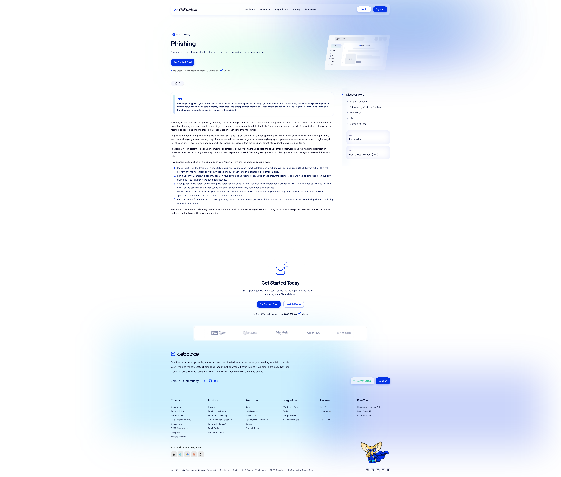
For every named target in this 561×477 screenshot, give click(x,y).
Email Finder (214, 428)
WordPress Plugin (291, 407)
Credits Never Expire (229, 470)
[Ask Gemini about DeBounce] (187, 454)
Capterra (324, 411)
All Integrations (292, 419)
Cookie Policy (177, 424)
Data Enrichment (216, 432)
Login (364, 9)
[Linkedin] (210, 380)
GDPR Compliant (277, 470)
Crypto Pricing (252, 428)
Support (383, 380)
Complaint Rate (358, 123)
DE (377, 470)
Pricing (296, 9)
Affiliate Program (179, 436)
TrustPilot (324, 407)
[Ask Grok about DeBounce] (200, 454)
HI (388, 470)
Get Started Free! (183, 62)
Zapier (286, 411)
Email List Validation (217, 411)
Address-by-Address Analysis (366, 107)
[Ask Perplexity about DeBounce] (180, 454)
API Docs (249, 415)
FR (372, 470)
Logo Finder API (364, 411)
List (352, 118)
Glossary (249, 424)
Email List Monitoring (217, 415)
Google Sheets (289, 415)
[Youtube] (216, 381)
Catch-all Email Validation (220, 419)
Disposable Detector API (368, 407)
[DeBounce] (185, 9)
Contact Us (176, 407)
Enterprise (265, 9)
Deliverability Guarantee (256, 419)
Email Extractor (364, 415)
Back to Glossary (183, 35)
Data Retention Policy (181, 419)
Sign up (380, 9)
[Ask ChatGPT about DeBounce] (173, 454)
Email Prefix (356, 112)
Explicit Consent (358, 101)
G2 (321, 415)
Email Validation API (217, 424)
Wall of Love (326, 419)
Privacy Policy (177, 411)
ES (383, 470)
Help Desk (250, 411)
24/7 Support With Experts (254, 470)
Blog (247, 407)
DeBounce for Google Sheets (301, 470)
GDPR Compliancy (179, 428)
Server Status (364, 380)
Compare (175, 432)
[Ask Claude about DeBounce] (194, 454)
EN (367, 470)
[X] (204, 381)
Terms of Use (177, 415)
